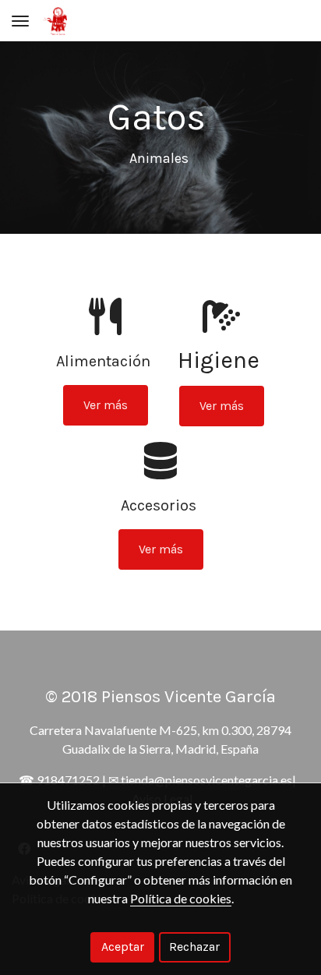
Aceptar (122, 946)
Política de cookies (180, 898)
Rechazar (194, 946)
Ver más (105, 404)
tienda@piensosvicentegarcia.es (206, 779)
